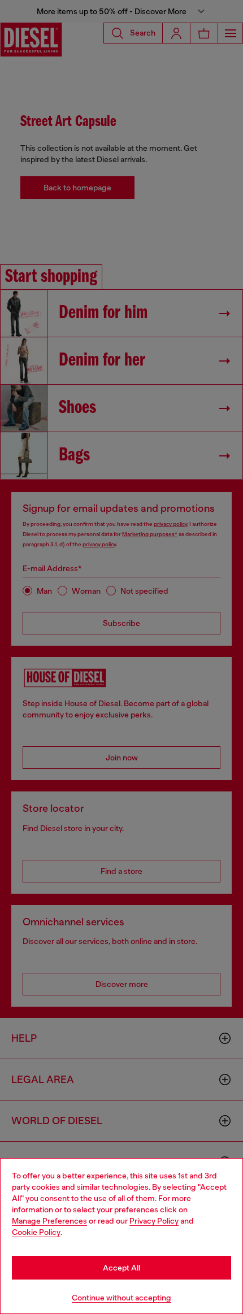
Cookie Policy (36, 1232)
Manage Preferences (49, 1220)
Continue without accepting (121, 1297)
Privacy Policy (154, 1220)
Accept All (121, 1267)
